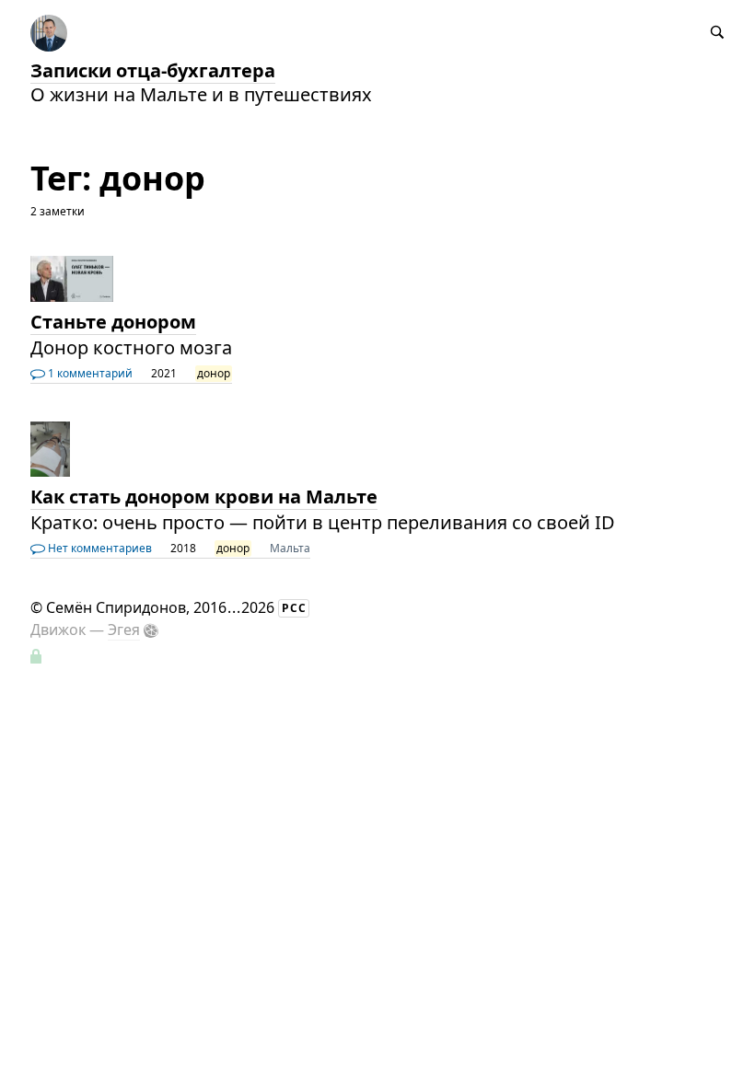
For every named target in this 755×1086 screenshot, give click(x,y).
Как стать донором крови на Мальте (204, 496)
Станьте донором (113, 321)
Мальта (290, 548)
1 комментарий (89, 373)
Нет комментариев (98, 548)
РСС (294, 608)
